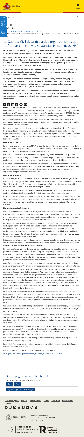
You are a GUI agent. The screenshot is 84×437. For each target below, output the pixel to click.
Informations (37, 31)
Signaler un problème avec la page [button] (20, 389)
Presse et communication (20, 31)
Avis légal (24, 401)
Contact (46, 401)
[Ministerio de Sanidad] (11, 6)
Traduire (6, 25)
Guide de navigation (12, 401)
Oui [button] (9, 384)
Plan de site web (35, 401)
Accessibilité (55, 401)
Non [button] (17, 384)
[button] (78, 5)
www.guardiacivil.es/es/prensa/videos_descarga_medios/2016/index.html (32, 354)
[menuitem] (12, 401)
